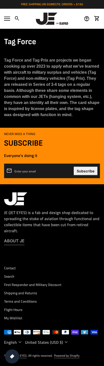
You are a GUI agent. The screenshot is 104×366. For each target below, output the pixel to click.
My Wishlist (13, 318)
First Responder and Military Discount (32, 284)
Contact (10, 268)
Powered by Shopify (67, 355)
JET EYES (21, 355)
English (13, 342)
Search (9, 276)
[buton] (13, 342)
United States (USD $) (47, 342)
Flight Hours (13, 309)
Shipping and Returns (20, 293)
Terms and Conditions (20, 301)
